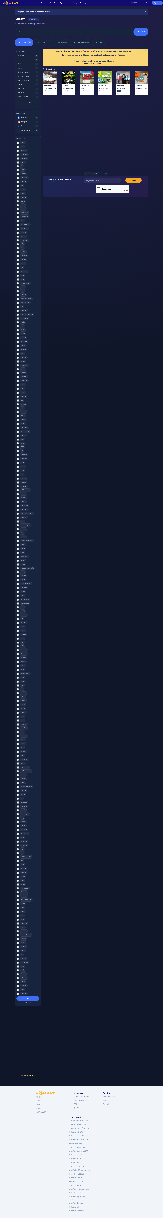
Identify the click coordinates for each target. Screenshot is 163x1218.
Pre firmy (83, 3)
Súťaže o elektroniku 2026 (78, 1140)
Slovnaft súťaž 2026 (76, 1174)
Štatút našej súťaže (81, 1100)
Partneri (106, 1104)
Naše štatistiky (108, 1100)
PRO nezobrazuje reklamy (27, 1075)
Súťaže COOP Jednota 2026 (79, 1170)
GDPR (76, 1108)
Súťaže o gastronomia (77, 1211)
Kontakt (38, 1104)
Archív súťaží (41, 1112)
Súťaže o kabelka (75, 1185)
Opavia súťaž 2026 (76, 1181)
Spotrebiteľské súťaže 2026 (79, 1128)
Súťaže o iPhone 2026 (77, 1136)
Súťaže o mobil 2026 (76, 1166)
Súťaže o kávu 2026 (76, 1155)
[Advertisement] (28, 1040)
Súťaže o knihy (74, 1162)
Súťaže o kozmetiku (76, 1178)
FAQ (75, 1104)
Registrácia (157, 3)
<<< (86, 174)
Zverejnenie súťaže (110, 1096)
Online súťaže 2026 (76, 1143)
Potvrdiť (133, 180)
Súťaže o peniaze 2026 (77, 1147)
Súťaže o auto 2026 (76, 1132)
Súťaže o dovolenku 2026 (78, 1120)
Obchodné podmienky (82, 1096)
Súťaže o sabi (74, 1207)
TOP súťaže (53, 3)
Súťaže (43, 3)
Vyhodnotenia (65, 3)
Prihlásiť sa (145, 3)
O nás (38, 1101)
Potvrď (28, 998)
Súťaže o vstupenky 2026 (78, 1151)
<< (91, 174)
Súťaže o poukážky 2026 (78, 1124)
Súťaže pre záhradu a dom (79, 1189)
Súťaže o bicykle (75, 1159)
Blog (75, 3)
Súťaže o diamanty (76, 1203)
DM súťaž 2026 (75, 1193)
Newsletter (39, 1108)
